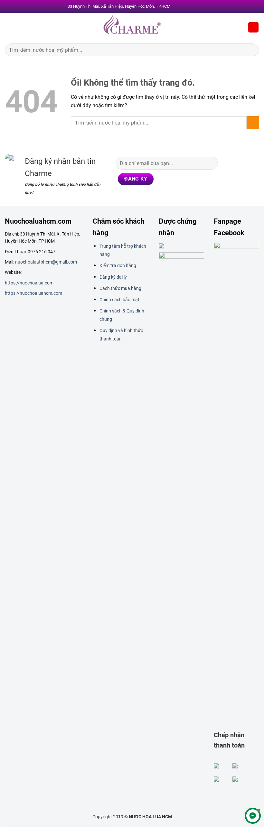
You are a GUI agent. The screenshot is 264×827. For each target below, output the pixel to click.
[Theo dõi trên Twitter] (229, 174)
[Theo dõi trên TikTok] (253, 161)
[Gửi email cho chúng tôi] (241, 174)
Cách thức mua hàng (120, 288)
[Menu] (9, 27)
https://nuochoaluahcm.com (33, 293)
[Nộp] (251, 49)
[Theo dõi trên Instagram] (241, 161)
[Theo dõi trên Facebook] (229, 161)
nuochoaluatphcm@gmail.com (46, 262)
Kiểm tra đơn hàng (117, 265)
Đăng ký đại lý (113, 277)
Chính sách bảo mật (119, 299)
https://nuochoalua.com (29, 282)
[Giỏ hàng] (253, 27)
